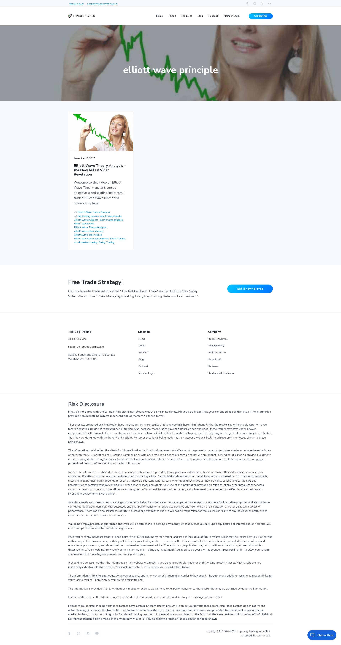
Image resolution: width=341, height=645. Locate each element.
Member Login (146, 373)
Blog (141, 359)
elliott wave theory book (88, 235)
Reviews (213, 366)
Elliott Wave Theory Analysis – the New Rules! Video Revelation (100, 170)
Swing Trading (106, 242)
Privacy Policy (216, 345)
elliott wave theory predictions (91, 238)
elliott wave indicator (86, 220)
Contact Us (260, 16)
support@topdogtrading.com (102, 3)
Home (142, 339)
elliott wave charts (110, 216)
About (142, 345)
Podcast (143, 366)
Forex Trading (117, 238)
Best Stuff (215, 359)
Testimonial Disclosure (222, 373)
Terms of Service (218, 339)
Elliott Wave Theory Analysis (94, 212)
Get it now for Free (250, 289)
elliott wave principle (111, 220)
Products (144, 352)
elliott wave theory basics (88, 231)
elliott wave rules (84, 223)
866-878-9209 (76, 3)
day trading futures (88, 216)
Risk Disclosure (217, 352)
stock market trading (86, 242)
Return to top (261, 635)
